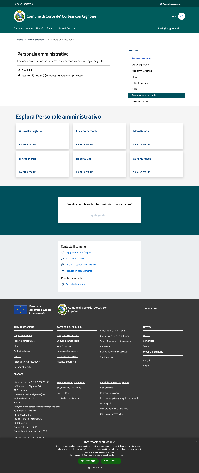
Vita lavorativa (64, 346)
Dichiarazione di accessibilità (114, 408)
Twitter (38, 75)
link (127, 455)
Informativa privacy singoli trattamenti (119, 398)
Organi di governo (140, 64)
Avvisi (146, 346)
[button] (99, 468)
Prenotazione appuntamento (71, 382)
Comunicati (148, 340)
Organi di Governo (23, 335)
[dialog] (99, 455)
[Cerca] (181, 16)
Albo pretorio (106, 387)
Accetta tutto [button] (88, 461)
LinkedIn (79, 75)
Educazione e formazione (112, 330)
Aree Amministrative (24, 340)
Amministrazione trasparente (114, 382)
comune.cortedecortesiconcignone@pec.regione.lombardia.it (30, 394)
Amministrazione (35, 39)
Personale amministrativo (144, 95)
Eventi (146, 365)
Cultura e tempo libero (68, 340)
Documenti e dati (140, 101)
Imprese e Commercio (67, 351)
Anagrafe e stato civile (68, 335)
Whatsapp (51, 75)
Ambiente (105, 346)
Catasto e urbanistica (67, 356)
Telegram (65, 75)
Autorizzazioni (107, 357)
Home (20, 39)
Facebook (25, 75)
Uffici (134, 77)
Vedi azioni (134, 50)
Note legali (105, 403)
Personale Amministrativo (27, 361)
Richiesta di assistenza (68, 398)
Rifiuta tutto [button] (111, 461)
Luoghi (146, 360)
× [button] (196, 441)
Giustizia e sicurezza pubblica (114, 336)
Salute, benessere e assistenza (115, 351)
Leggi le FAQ (63, 393)
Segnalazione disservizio (69, 387)
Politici (135, 89)
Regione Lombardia (23, 4)
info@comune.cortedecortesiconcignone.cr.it (37, 406)
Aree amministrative (142, 70)
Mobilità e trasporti (66, 361)
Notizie (146, 335)
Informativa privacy (109, 393)
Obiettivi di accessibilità (112, 414)
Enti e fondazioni (140, 83)
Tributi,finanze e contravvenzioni (116, 341)
